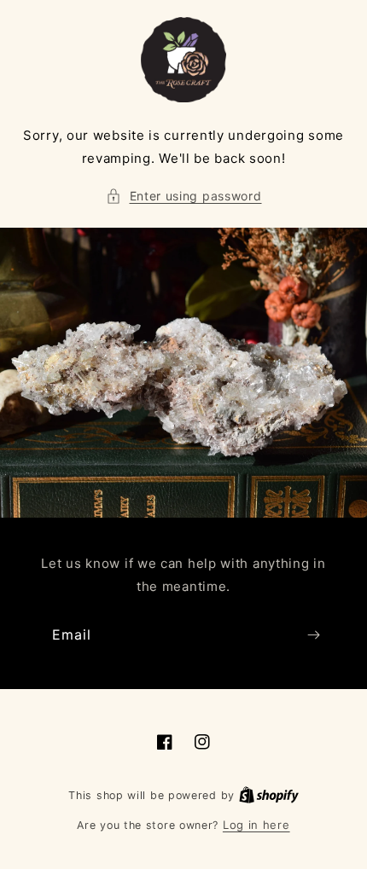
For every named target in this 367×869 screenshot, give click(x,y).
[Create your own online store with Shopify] (269, 795)
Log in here (256, 824)
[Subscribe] (313, 635)
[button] (184, 195)
